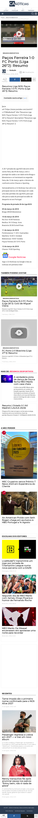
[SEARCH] (32, 14)
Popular (15, 10)
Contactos (29, 811)
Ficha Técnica (9, 811)
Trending (31, 10)
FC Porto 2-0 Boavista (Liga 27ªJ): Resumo (16, 351)
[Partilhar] (14, 816)
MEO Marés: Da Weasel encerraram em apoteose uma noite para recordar (19, 630)
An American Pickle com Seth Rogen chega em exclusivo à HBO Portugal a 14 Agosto (18, 520)
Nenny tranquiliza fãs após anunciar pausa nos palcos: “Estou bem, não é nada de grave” (16, 782)
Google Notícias (17, 257)
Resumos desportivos (11, 298)
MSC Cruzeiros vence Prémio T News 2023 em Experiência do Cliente (19, 484)
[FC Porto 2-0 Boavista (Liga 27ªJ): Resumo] (19, 332)
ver (25, 98)
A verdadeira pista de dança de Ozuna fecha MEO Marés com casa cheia (24, 380)
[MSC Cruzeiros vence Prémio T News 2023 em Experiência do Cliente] (19, 455)
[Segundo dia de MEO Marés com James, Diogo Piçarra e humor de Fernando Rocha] (19, 584)
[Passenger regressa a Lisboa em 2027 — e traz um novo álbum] (19, 721)
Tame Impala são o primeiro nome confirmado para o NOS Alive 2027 (18, 701)
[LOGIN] (36, 14)
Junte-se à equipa (20, 811)
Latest (6, 10)
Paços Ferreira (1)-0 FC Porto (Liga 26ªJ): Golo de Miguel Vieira (17, 303)
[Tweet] (27, 816)
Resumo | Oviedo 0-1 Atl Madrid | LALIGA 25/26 (15, 406)
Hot (23, 10)
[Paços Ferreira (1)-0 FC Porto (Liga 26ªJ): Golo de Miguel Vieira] (19, 286)
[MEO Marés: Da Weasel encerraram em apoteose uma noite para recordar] (19, 616)
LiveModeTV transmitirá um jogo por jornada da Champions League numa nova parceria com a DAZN (17, 564)
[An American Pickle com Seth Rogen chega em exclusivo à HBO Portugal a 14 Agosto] (19, 503)
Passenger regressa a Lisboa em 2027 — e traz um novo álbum (17, 737)
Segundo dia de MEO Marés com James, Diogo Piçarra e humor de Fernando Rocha (17, 598)
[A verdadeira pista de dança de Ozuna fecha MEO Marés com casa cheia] (7, 379)
